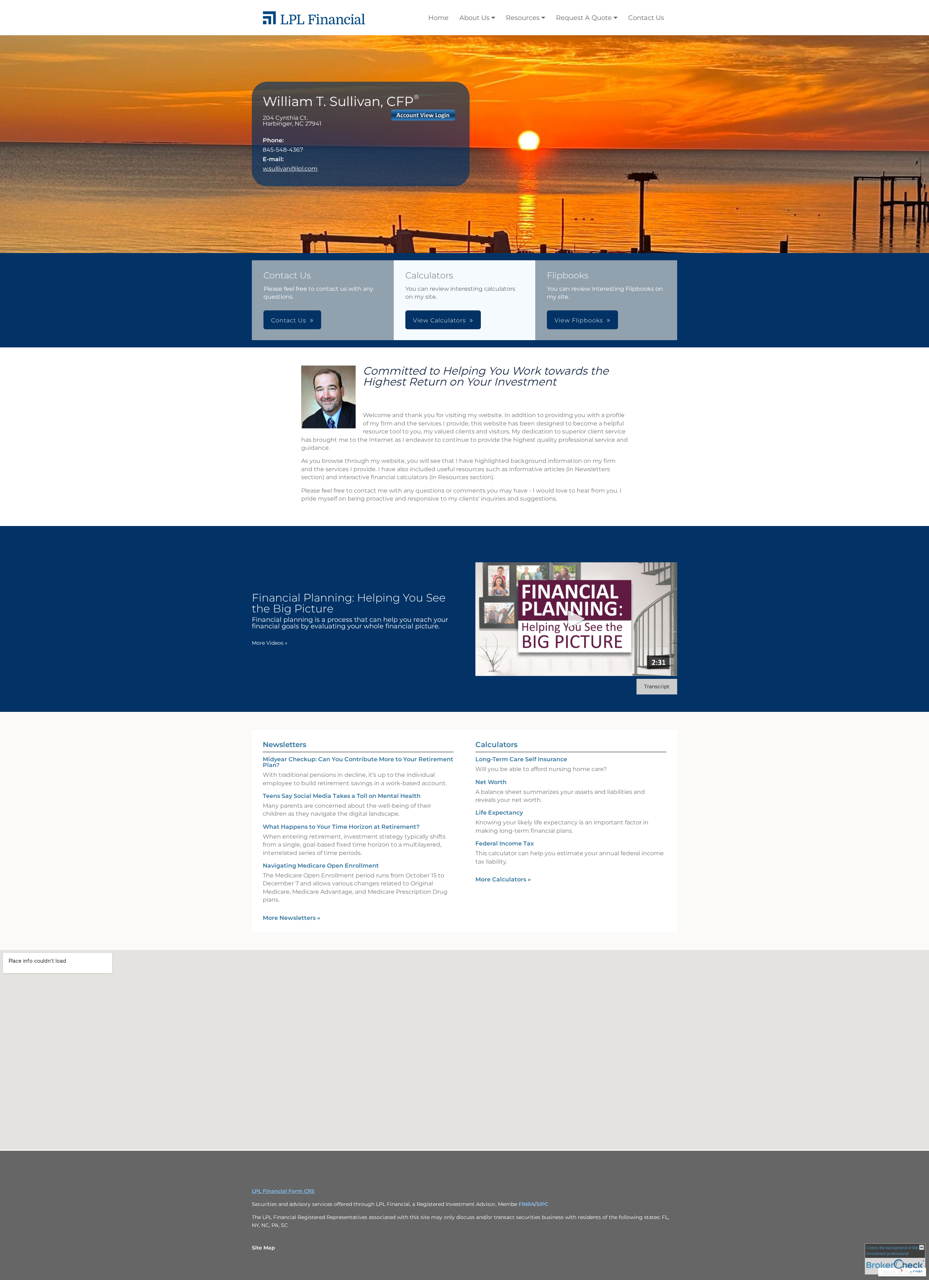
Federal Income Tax (504, 843)
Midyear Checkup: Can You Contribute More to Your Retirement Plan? (358, 762)
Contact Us (646, 18)
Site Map (263, 1247)
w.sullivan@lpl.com (290, 168)
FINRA (527, 1204)
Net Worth (491, 782)
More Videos (269, 642)
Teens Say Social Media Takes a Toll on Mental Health (342, 795)
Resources (523, 18)
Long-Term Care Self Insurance (521, 759)
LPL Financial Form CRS (283, 1191)
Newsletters (284, 744)
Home (438, 18)
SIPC (542, 1204)
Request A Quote (584, 18)
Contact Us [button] (288, 320)
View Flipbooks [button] (578, 320)
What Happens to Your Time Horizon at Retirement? (341, 826)
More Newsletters (291, 917)
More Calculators (503, 879)
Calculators (496, 744)
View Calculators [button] (439, 320)
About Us (474, 18)
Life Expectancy (499, 812)
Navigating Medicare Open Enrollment (321, 865)
